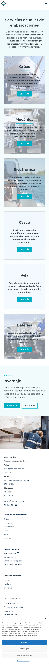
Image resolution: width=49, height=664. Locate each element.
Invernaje (8, 588)
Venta (6, 580)
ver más (24, 94)
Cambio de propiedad (14, 561)
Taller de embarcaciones (15, 514)
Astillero (7, 584)
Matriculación (10, 557)
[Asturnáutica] (3, 3)
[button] (45, 618)
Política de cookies (23, 661)
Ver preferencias (24, 655)
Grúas (6, 519)
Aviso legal (8, 611)
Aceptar (24, 642)
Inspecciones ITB (11, 553)
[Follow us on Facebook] (5, 505)
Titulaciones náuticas (13, 565)
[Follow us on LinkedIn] (8, 505)
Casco (6, 530)
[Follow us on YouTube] (16, 505)
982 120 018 (9, 496)
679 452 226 (9, 484)
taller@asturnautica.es (14, 469)
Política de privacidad (13, 607)
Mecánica (8, 523)
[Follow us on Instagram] (12, 505)
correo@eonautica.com (14, 501)
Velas (6, 534)
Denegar (24, 649)
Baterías (7, 538)
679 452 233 (9, 472)
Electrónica (9, 527)
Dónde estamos (11, 603)
